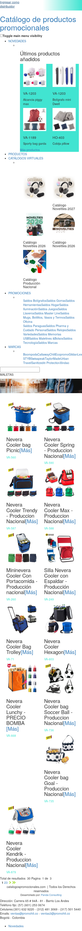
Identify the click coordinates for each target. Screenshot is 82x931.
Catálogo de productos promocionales (38, 23)
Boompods (30, 354)
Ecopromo (62, 354)
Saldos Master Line (47, 313)
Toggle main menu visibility (22, 36)
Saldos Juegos (48, 309)
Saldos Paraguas (34, 326)
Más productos (30, 150)
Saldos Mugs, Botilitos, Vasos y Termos (46, 315)
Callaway (43, 354)
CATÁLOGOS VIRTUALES (25, 158)
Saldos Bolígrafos (34, 300)
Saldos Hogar (50, 305)
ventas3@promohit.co (55, 913)
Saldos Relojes (57, 330)
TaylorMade (53, 358)
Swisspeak (38, 358)
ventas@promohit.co (24, 913)
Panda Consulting (51, 895)
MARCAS (14, 347)
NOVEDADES (17, 41)
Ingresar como (9, 4)
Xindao (64, 363)
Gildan (73, 354)
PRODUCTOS (17, 154)
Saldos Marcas (48, 342)
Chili (52, 354)
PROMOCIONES (19, 293)
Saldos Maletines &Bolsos (46, 338)
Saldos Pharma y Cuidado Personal (46, 328)
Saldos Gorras (56, 300)
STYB (27, 358)
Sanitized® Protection (45, 363)
